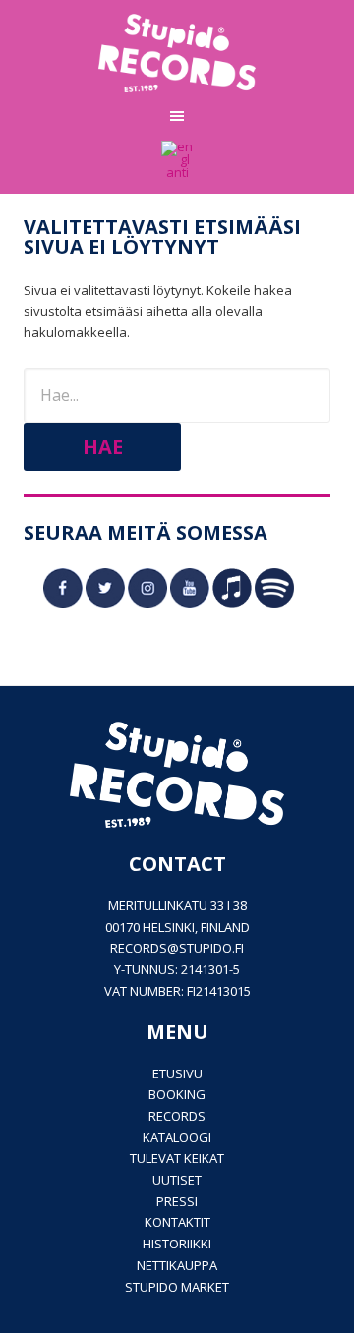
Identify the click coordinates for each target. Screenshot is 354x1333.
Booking (177, 1094)
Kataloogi (177, 1137)
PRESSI (177, 1201)
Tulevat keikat (177, 1158)
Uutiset (177, 1179)
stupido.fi (211, 947)
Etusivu (177, 1073)
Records (177, 1116)
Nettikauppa (177, 1265)
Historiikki (177, 1243)
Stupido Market (177, 1287)
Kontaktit (177, 1222)
